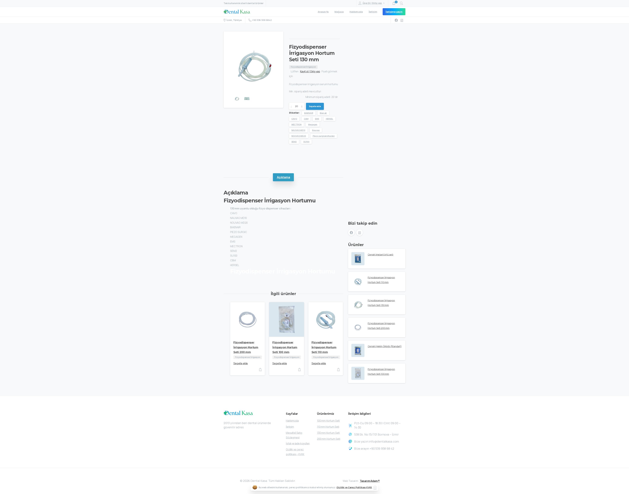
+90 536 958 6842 (262, 20)
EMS (317, 118)
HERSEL (329, 118)
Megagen (312, 124)
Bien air (323, 113)
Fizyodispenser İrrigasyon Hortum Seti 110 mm (324, 347)
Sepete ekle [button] (240, 363)
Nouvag (316, 130)
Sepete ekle (315, 106)
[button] (228, 37)
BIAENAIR (308, 113)
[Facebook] (396, 20)
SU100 (306, 141)
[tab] (283, 177)
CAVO (294, 118)
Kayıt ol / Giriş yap (310, 71)
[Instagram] (402, 20)
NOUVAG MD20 (298, 136)
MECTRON (296, 124)
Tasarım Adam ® (370, 481)
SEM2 (294, 141)
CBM (306, 118)
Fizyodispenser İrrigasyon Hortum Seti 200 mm (245, 347)
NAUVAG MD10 (298, 130)
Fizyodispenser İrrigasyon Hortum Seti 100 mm (284, 347)
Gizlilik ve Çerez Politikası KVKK (354, 487)
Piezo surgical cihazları (324, 136)
